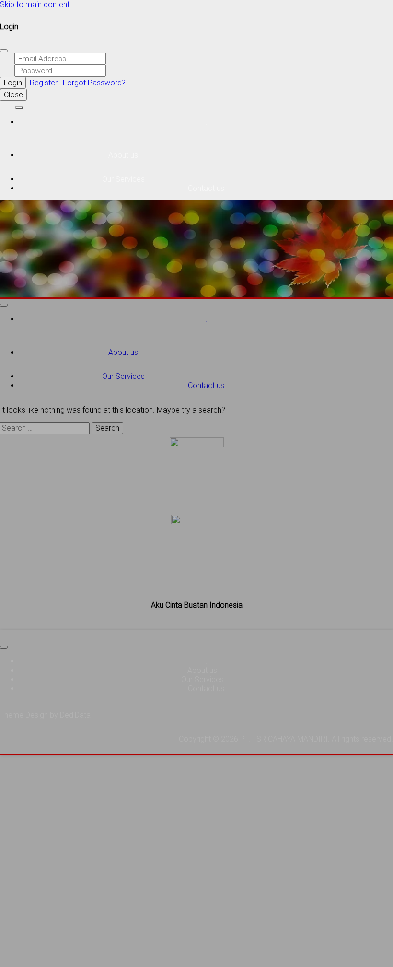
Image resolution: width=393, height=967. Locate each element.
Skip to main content (34, 4)
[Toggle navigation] (19, 107)
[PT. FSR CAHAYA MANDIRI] (7, 105)
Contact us (206, 188)
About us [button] (124, 155)
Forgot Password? (94, 82)
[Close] (4, 50)
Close (13, 94)
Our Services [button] (124, 179)
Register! (44, 82)
